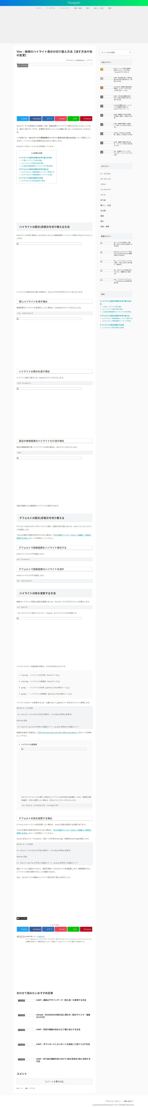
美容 (102, 216)
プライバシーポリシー (113, 1101)
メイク (103, 194)
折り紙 (103, 200)
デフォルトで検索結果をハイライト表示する (37, 172)
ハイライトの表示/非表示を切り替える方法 (35, 157)
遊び (102, 221)
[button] (130, 52)
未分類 (103, 210)
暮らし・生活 (105, 205)
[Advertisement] (74, 28)
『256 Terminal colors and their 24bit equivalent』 (57, 732)
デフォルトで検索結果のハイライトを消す (37, 175)
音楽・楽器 (104, 226)
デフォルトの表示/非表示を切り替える (34, 169)
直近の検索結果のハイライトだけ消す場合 (37, 166)
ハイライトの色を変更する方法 (31, 178)
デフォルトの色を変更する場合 (33, 181)
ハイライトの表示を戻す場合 (32, 163)
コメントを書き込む (54, 1081)
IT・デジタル (22, 918)
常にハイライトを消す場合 (31, 160)
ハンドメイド (105, 189)
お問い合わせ (128, 1101)
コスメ (103, 184)
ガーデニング (105, 179)
